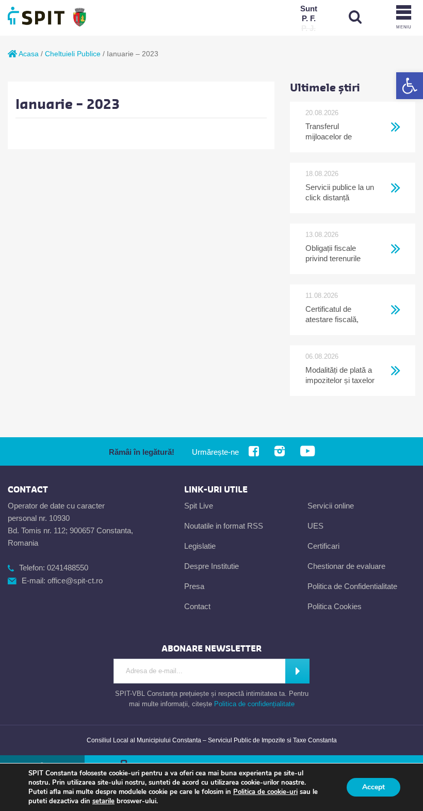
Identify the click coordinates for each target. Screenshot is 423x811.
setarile (103, 801)
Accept (373, 787)
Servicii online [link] (330, 505)
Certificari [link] (323, 546)
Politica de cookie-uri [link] (265, 792)
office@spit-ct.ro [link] (75, 580)
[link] (409, 85)
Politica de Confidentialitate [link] (352, 586)
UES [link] (315, 525)
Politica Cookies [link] (334, 606)
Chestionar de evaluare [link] (346, 566)
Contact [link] (197, 606)
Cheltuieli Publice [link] (73, 54)
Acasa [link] (28, 54)
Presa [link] (194, 586)
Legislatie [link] (200, 546)
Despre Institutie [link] (211, 566)
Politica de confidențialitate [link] (254, 704)
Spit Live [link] (198, 505)
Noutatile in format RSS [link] (223, 525)
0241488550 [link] (67, 567)
